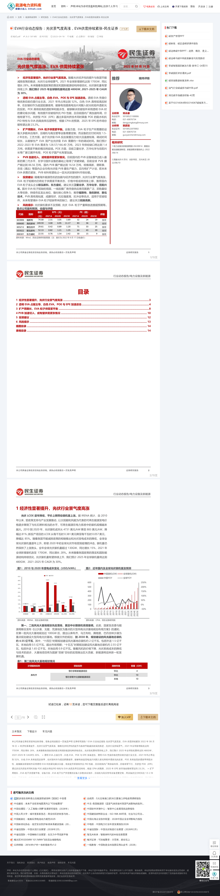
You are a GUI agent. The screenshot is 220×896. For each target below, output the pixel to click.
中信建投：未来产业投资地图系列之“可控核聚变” (38, 803)
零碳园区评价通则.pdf (180, 73)
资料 (63, 6)
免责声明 (51, 862)
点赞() (82, 36)
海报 (92, 36)
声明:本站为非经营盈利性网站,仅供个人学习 (94, 6)
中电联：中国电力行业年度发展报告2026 (108, 824)
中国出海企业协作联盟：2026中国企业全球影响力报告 (114, 819)
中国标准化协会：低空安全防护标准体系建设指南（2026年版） (43, 824)
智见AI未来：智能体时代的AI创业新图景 (107, 834)
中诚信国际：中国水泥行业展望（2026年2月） (37, 829)
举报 (101, 36)
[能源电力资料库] (24, 6)
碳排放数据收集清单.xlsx (181, 80)
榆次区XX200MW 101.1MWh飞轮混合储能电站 (37, 839)
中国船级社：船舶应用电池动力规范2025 (35, 819)
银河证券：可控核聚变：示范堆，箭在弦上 (108, 839)
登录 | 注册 (207, 6)
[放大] (36, 717)
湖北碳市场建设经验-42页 (182, 95)
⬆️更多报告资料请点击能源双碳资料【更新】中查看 (40, 798)
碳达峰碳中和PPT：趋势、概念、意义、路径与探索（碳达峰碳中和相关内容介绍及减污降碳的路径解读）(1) (189, 50)
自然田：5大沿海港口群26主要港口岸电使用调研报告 (114, 798)
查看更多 (82, 778)
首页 (53, 6)
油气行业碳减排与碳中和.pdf (183, 87)
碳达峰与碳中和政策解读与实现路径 (187, 58)
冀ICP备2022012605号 (163, 892)
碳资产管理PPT (176, 36)
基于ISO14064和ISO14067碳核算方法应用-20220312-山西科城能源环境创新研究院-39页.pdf (189, 102)
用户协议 (41, 862)
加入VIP (126, 717)
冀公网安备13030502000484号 (194, 892)
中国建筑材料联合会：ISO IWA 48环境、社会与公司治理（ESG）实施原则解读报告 (116, 813)
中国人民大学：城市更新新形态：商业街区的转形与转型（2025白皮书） (43, 813)
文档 (20, 17)
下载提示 (32, 731)
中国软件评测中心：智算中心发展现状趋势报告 (110, 808)
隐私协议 (21, 862)
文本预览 (17, 731)
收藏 (71, 36)
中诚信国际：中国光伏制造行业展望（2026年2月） (113, 829)
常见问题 (47, 731)
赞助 (192, 6)
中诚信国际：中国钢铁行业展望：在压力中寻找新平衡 (41, 834)
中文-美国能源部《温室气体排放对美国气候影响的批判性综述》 (116, 803)
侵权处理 (61, 862)
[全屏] (43, 717)
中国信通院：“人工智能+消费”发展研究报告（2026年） (42, 808)
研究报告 (45, 17)
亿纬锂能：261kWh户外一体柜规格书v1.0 (35, 844)
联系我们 (31, 862)
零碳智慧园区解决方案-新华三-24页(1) (188, 65)
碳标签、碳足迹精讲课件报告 (183, 43)
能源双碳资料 (31, 17)
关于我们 (11, 862)
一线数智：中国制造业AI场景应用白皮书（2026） (112, 844)
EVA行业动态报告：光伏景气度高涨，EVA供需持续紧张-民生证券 (81, 17)
